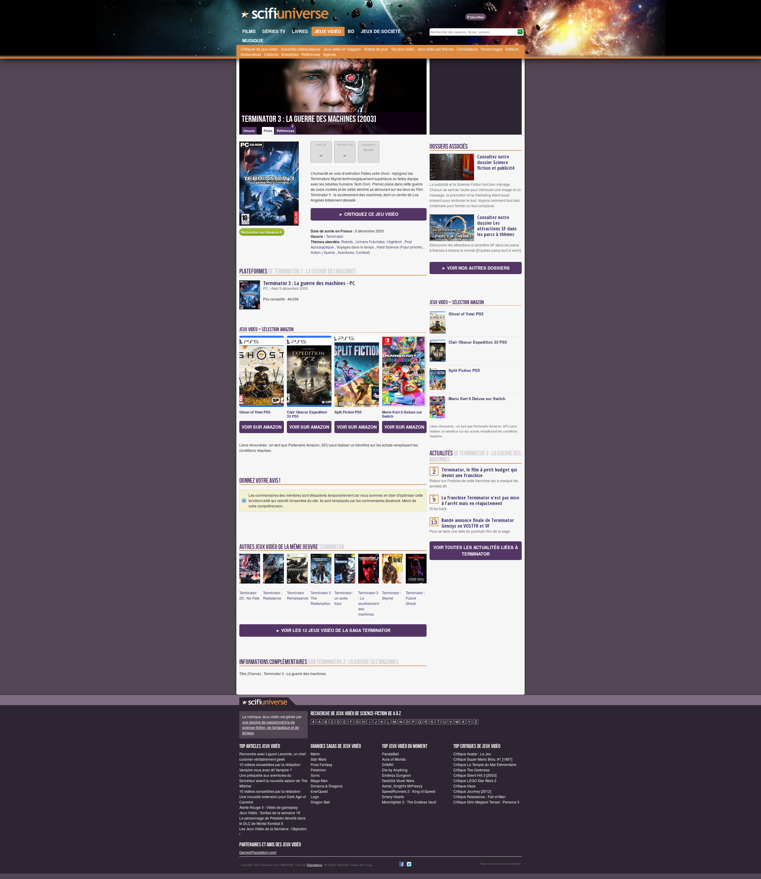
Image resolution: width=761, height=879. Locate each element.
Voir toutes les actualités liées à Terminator (475, 550)
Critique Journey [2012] (472, 791)
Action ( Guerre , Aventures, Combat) (340, 252)
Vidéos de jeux (376, 48)
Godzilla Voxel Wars (398, 780)
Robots (347, 241)
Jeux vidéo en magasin (342, 48)
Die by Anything (395, 769)
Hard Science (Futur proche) (399, 246)
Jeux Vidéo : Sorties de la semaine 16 (269, 812)
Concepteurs (467, 48)
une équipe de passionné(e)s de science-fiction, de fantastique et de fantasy (270, 727)
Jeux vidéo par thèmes (435, 48)
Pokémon (318, 769)
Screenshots (251, 54)
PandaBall (390, 753)
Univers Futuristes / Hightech (379, 241)
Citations (271, 54)
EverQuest (319, 791)
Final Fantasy (321, 764)
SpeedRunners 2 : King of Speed (408, 791)
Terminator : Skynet (391, 595)
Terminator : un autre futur (343, 598)
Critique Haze (464, 785)
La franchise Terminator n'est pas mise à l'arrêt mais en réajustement (480, 500)
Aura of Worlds (394, 759)
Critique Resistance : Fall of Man (479, 796)
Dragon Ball (320, 801)
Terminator (334, 236)
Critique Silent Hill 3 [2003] (474, 775)
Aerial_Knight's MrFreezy (402, 785)
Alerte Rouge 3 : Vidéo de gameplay (268, 807)
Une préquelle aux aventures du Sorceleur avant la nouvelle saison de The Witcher (273, 780)
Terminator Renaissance (297, 595)
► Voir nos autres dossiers (476, 268)
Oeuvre (249, 130)
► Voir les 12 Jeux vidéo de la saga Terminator (333, 630)
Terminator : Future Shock (415, 598)
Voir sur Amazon (262, 427)
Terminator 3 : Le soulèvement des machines (368, 603)
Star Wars (318, 759)
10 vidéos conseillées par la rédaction (270, 764)
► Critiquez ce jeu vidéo (368, 214)
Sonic (315, 775)
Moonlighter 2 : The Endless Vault (409, 801)
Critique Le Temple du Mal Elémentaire (484, 764)
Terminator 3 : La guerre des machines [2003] (309, 119)
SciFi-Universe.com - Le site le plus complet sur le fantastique (285, 14)
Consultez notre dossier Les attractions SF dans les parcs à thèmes (497, 226)
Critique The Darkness (471, 769)
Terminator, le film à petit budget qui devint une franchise (479, 472)
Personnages (491, 48)
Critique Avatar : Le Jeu (472, 753)
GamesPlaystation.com (257, 852)
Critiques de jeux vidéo (259, 48)
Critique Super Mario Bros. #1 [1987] (482, 759)
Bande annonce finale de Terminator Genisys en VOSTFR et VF (477, 523)
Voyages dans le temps (355, 246)
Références (310, 54)
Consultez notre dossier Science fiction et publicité (496, 162)
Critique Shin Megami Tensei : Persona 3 (486, 801)
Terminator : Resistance (272, 595)
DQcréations (314, 865)
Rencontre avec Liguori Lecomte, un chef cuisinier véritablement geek (272, 756)
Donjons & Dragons (326, 785)
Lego (315, 796)
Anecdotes (289, 54)
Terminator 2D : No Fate (249, 595)
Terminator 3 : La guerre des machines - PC (309, 283)
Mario (315, 753)
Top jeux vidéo (402, 48)
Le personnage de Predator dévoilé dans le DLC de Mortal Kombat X (272, 820)
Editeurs (512, 48)
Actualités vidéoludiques (300, 48)
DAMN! (388, 764)
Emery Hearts (393, 796)
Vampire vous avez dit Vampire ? (265, 769)
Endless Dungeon (396, 775)
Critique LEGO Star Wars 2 (474, 780)
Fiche (268, 130)
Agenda (329, 54)
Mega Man (319, 780)
